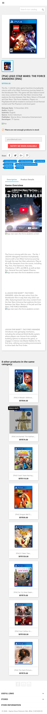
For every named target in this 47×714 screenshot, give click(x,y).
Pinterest (27, 155)
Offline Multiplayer (26, 161)
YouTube (23, 684)
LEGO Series (9, 167)
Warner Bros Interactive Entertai (26, 164)
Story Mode (8, 164)
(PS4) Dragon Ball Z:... (23, 514)
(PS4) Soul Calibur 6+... (23, 631)
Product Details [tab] (27, 179)
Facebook (18, 684)
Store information (11, 705)
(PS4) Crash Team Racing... (23, 475)
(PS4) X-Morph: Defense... (23, 398)
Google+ (21, 155)
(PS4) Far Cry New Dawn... (23, 592)
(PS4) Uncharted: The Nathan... (23, 436)
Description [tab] (12, 179)
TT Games (20, 167)
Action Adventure (10, 161)
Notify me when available (23, 146)
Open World (40, 161)
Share (9, 155)
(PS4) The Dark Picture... (23, 670)
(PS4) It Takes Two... (23, 553)
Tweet (15, 155)
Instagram (29, 684)
